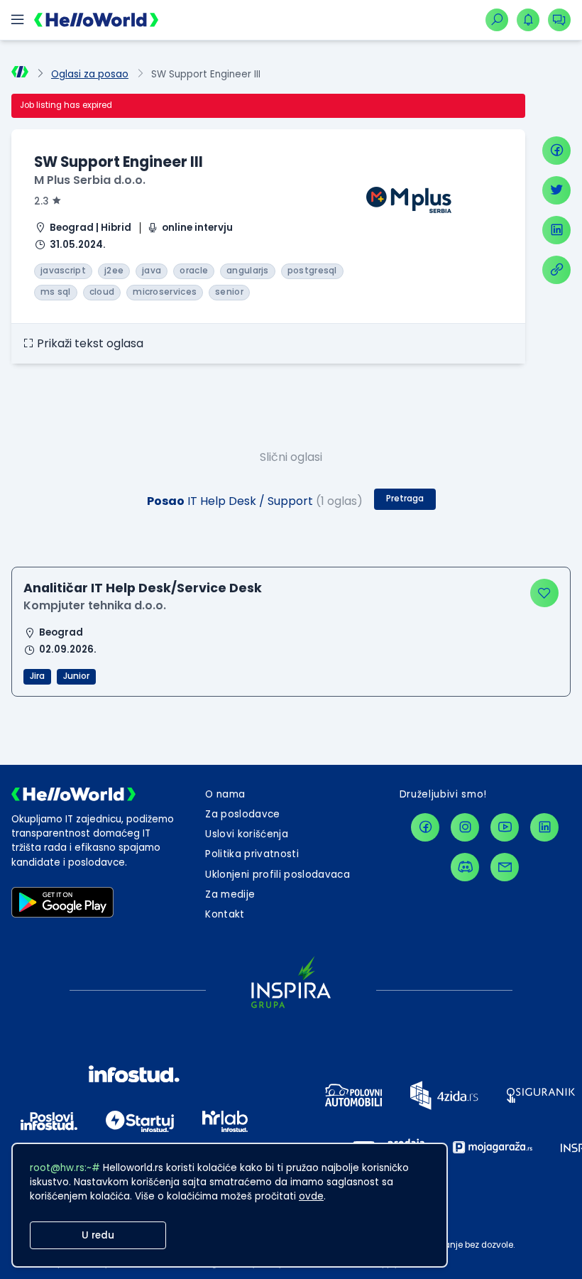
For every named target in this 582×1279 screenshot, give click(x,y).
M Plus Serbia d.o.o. (90, 180)
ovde (311, 1196)
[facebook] (556, 150)
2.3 (41, 201)
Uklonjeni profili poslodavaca (277, 874)
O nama (225, 794)
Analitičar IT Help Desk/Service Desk (142, 588)
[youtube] (504, 827)
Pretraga (405, 498)
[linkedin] (556, 230)
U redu (98, 1235)
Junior (76, 676)
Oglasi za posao (89, 74)
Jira (37, 676)
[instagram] (465, 827)
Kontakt (224, 914)
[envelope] (504, 867)
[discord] (465, 867)
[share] (556, 270)
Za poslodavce (242, 814)
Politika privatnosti (252, 854)
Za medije (230, 894)
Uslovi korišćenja (246, 834)
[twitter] (556, 190)
